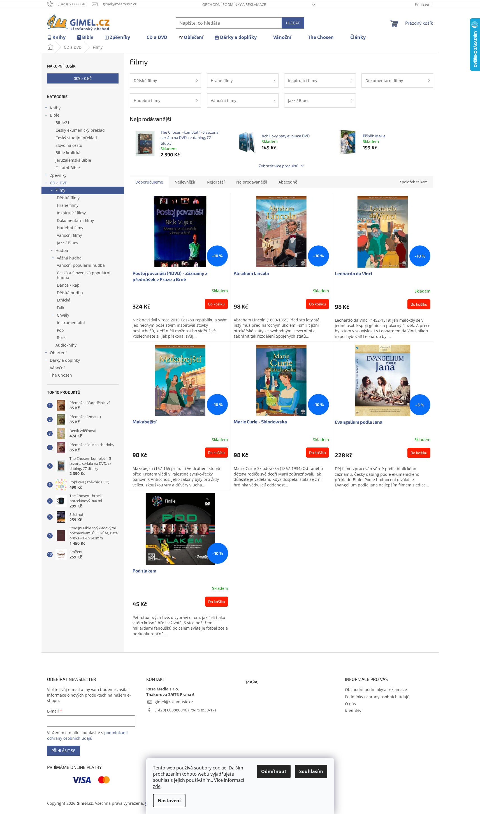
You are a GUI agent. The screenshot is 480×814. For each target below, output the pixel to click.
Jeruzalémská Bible (73, 160)
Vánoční (57, 367)
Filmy (60, 190)
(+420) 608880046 (171, 710)
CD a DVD (59, 182)
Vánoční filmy (69, 235)
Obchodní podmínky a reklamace (234, 4)
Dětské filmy (68, 197)
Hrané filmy (67, 205)
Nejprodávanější (251, 182)
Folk (60, 307)
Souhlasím (311, 771)
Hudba (61, 250)
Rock (61, 337)
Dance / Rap (68, 285)
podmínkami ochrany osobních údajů (87, 735)
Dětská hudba (70, 292)
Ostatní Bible (67, 167)
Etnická (63, 300)
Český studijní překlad (76, 137)
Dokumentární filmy (75, 220)
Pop (60, 330)
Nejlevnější (185, 182)
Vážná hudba (69, 258)
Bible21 (62, 122)
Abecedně (288, 182)
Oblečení (58, 352)
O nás (350, 703)
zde (157, 786)
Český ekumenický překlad (80, 130)
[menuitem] (56, 37)
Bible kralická (67, 152)
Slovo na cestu (68, 145)
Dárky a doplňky (65, 360)
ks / (83, 78)
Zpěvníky (58, 175)
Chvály (63, 315)
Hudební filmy (70, 227)
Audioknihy (65, 345)
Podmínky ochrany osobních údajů (377, 696)
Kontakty (353, 710)
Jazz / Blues (67, 242)
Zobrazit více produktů (278, 165)
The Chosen (61, 375)
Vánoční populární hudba (81, 265)
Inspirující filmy (71, 212)
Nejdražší (216, 182)
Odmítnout (273, 771)
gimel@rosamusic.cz (174, 701)
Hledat (293, 22)
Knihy (55, 107)
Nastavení (169, 800)
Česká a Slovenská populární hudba (83, 275)
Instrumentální (71, 322)
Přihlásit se (63, 750)
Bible (54, 115)
